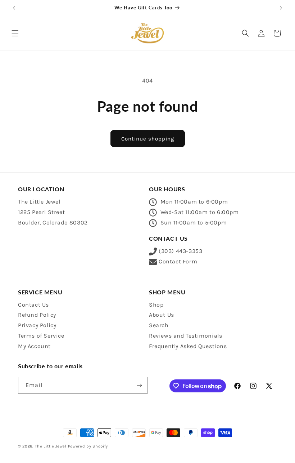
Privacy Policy (37, 325)
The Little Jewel (51, 446)
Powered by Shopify (88, 446)
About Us (161, 314)
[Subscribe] (139, 385)
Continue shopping (147, 138)
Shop (156, 304)
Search (159, 325)
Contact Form (178, 261)
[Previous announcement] (14, 8)
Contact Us (33, 304)
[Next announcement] (281, 8)
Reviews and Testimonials (185, 335)
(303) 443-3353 (180, 251)
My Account (34, 346)
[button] (15, 33)
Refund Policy (37, 314)
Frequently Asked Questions (188, 346)
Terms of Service (41, 335)
